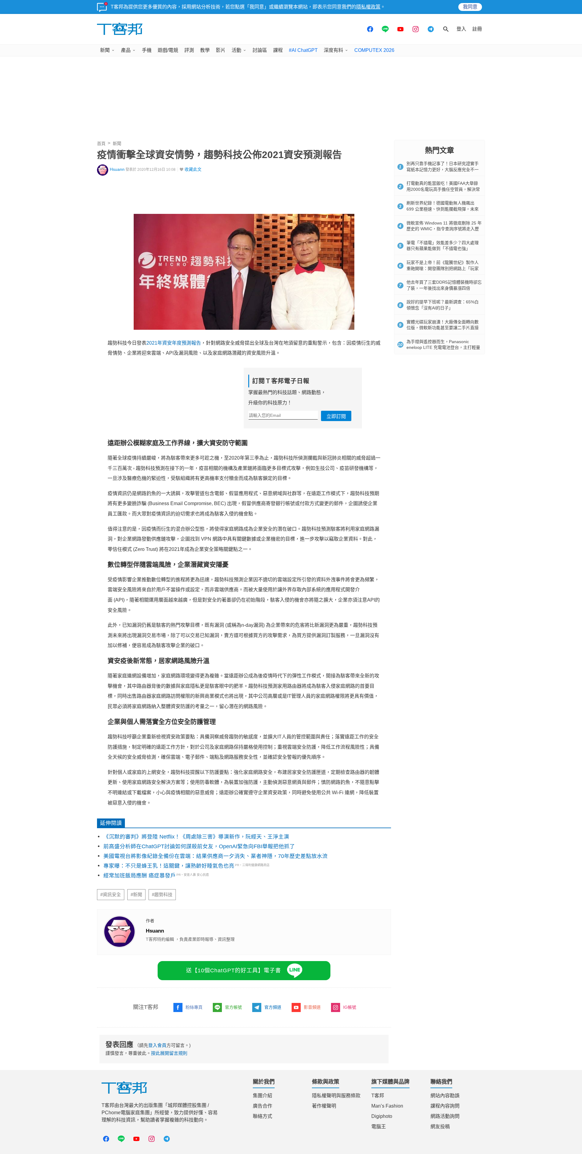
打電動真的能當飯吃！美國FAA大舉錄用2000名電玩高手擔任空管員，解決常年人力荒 (443, 189)
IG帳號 (349, 1007)
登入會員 (157, 1045)
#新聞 (136, 894)
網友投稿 (440, 1126)
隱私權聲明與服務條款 (336, 1095)
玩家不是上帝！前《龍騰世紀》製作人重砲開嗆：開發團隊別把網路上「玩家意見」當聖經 (442, 268)
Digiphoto (381, 1116)
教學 (205, 50)
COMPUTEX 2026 (374, 50)
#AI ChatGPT (303, 50)
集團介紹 (262, 1095)
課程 (278, 50)
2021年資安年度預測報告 (173, 343)
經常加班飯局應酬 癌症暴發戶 (139, 875)
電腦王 (378, 1126)
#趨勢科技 (162, 894)
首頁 (101, 143)
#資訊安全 (110, 894)
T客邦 (377, 1095)
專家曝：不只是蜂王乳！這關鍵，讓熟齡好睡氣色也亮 (168, 866)
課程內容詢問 (445, 1105)
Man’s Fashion (387, 1105)
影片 (221, 50)
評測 (189, 50)
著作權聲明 (324, 1105)
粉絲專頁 (194, 1007)
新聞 (105, 50)
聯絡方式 (262, 1116)
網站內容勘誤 (445, 1095)
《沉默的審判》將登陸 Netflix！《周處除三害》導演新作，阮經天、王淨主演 (196, 837)
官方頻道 (272, 1007)
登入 (461, 29)
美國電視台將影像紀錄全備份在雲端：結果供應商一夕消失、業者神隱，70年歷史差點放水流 (215, 856)
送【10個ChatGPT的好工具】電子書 (233, 970)
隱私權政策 (368, 6)
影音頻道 (312, 1007)
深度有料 (333, 50)
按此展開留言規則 (169, 1053)
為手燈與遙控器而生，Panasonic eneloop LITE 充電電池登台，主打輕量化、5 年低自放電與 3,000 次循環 (443, 347)
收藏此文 (193, 169)
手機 (147, 50)
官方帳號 (233, 1007)
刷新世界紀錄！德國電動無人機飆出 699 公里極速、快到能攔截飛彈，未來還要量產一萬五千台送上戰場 (442, 209)
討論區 (260, 50)
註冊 (477, 29)
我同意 (470, 6)
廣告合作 (262, 1105)
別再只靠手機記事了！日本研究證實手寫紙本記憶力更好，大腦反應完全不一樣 (442, 169)
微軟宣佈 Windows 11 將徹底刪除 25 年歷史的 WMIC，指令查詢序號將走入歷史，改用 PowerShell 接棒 (444, 229)
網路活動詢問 (445, 1116)
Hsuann (117, 169)
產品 (126, 50)
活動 (236, 50)
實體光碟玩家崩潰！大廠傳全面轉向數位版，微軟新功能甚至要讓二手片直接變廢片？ (442, 327)
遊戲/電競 (168, 50)
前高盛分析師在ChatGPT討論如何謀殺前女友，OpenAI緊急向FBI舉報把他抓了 (199, 846)
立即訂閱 (336, 416)
